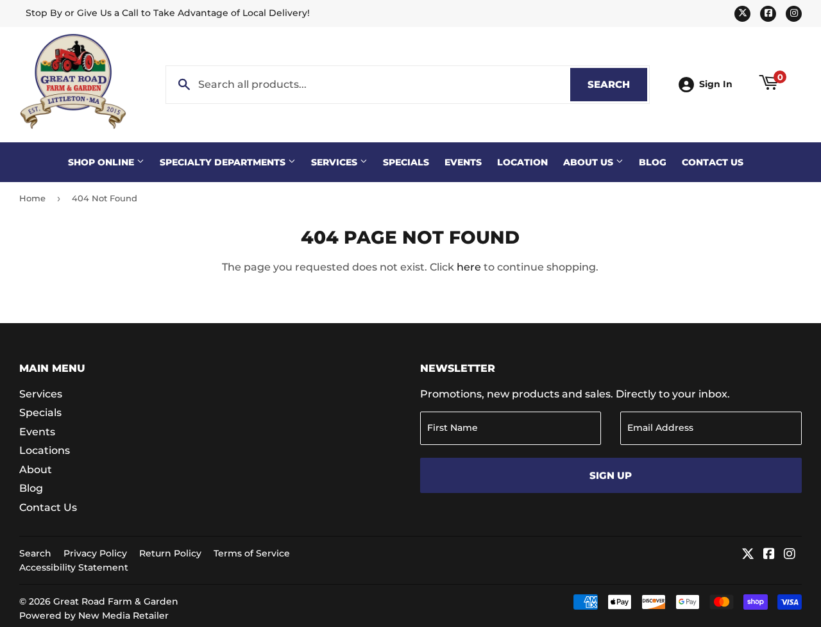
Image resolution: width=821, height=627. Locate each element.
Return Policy (170, 553)
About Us (589, 162)
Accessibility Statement (73, 567)
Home (32, 198)
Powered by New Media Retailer (94, 615)
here (469, 267)
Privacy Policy (95, 553)
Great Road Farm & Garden (115, 601)
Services (335, 162)
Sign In (715, 84)
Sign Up (610, 475)
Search (617, 84)
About (35, 470)
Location (522, 162)
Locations (44, 450)
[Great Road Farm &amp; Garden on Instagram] (789, 555)
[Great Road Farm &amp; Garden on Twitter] (747, 555)
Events (463, 162)
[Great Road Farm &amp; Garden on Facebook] (769, 555)
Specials (406, 162)
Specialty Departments (224, 162)
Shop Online (102, 162)
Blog (652, 162)
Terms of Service (252, 553)
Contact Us (712, 162)
